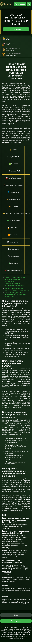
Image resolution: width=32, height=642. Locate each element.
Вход (16, 615)
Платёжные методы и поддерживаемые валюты (14, 284)
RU (29, 4)
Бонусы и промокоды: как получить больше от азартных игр (17, 289)
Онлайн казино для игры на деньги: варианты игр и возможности (15, 279)
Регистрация (20, 4)
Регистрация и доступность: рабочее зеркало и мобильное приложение (15, 294)
